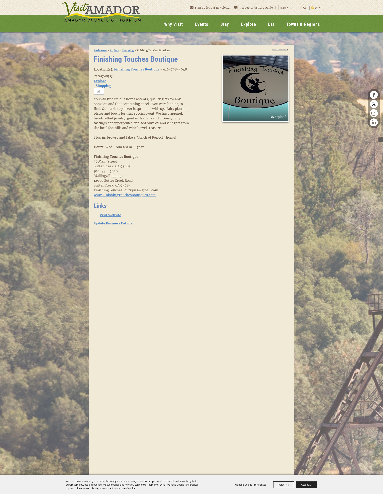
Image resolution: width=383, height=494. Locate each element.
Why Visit (173, 24)
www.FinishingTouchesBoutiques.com (125, 195)
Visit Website (110, 215)
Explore (248, 24)
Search (305, 8)
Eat (271, 24)
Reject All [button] (283, 484)
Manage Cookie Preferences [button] (250, 484)
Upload (280, 117)
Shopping (128, 50)
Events (201, 24)
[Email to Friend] (98, 91)
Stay (224, 24)
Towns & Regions (303, 24)
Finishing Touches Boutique (136, 69)
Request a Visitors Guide (256, 7)
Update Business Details (113, 223)
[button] (255, 88)
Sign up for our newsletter (213, 7)
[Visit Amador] (101, 16)
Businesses (100, 50)
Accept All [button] (306, 484)
